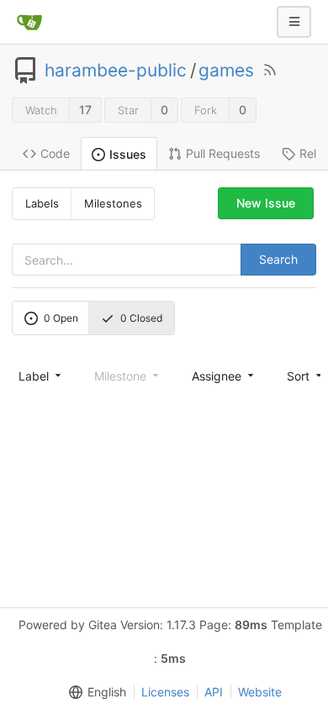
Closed (141, 318)
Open (61, 318)
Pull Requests (223, 153)
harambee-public (116, 70)
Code (55, 153)
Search (278, 259)
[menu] (41, 375)
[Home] (29, 21)
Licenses (165, 692)
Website (260, 692)
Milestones (113, 203)
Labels (42, 203)
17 (85, 109)
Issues (127, 154)
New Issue (265, 203)
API (213, 692)
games (226, 70)
